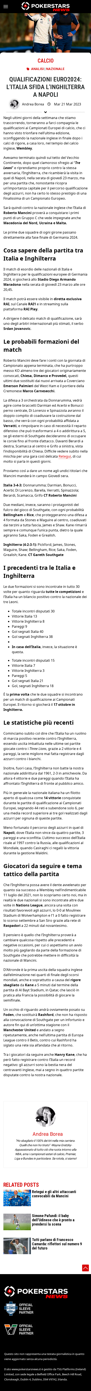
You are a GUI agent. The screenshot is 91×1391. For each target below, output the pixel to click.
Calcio (46, 61)
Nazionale (55, 69)
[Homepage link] (45, 6)
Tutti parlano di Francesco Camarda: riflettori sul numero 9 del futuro (57, 1243)
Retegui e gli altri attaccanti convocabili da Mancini (54, 1193)
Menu (7, 6)
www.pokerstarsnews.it (26, 1369)
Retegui (65, 456)
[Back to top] (85, 1268)
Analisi (37, 69)
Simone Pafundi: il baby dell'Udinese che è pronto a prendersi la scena (53, 1219)
